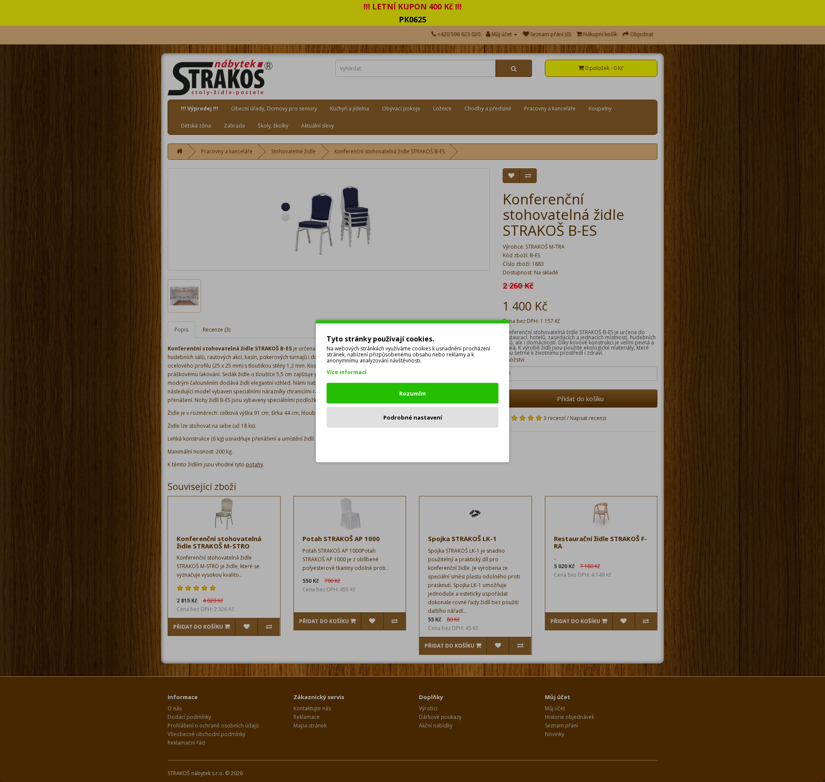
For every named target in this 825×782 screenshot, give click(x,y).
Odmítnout (412, 441)
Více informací (347, 371)
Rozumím (412, 393)
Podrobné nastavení (412, 417)
